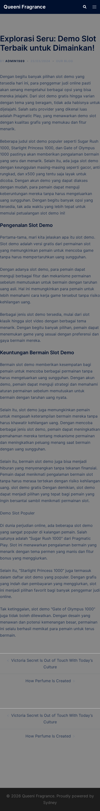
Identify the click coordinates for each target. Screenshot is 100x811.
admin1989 (15, 61)
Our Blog (64, 61)
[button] (84, 7)
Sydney (50, 802)
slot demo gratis (26, 487)
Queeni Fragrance (25, 7)
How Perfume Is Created (48, 680)
